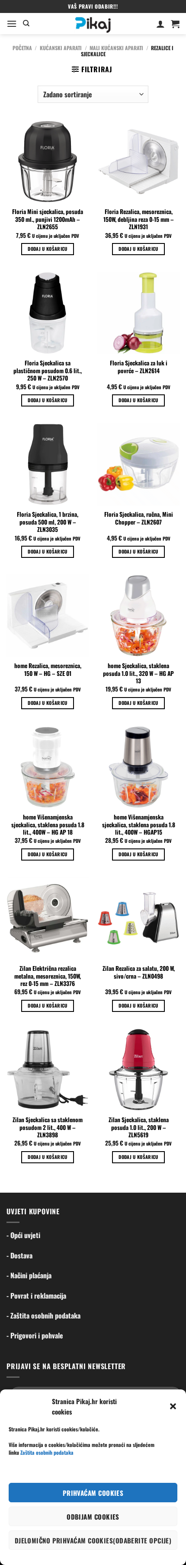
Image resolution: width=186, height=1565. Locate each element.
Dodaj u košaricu (47, 248)
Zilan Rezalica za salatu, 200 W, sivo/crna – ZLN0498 (139, 972)
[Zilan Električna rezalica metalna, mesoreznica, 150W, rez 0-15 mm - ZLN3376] (47, 918)
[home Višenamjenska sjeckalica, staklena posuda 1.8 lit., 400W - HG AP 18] (47, 767)
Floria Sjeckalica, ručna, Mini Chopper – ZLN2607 (138, 518)
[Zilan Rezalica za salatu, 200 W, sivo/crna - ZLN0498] (138, 918)
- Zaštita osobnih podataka (43, 1315)
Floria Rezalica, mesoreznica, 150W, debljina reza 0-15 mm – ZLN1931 (138, 219)
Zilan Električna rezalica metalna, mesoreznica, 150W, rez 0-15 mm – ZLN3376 (47, 976)
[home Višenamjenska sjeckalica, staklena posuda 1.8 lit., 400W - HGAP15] (138, 767)
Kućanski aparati (61, 47)
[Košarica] (175, 23)
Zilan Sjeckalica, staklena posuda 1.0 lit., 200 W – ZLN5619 (139, 1127)
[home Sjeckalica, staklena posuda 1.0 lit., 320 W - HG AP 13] (138, 615)
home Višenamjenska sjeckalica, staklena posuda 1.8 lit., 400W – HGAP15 (138, 824)
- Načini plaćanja (28, 1275)
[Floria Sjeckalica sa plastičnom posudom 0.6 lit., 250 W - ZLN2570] (47, 313)
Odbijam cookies (93, 1516)
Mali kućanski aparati (116, 47)
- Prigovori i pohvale (34, 1335)
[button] (173, 1406)
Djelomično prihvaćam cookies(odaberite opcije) (93, 1540)
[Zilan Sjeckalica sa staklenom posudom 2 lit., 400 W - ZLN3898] (47, 1069)
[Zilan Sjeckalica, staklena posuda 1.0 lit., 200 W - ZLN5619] (138, 1069)
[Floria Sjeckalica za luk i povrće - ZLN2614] (138, 313)
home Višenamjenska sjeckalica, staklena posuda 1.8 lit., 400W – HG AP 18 (47, 824)
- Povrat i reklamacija (36, 1295)
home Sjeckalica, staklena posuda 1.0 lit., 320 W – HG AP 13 (138, 673)
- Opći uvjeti (23, 1235)
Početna (22, 47)
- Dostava (19, 1255)
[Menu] (11, 23)
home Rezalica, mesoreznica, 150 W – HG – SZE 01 (47, 669)
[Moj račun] (160, 23)
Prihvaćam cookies (93, 1493)
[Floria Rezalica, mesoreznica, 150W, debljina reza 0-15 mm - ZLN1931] (138, 161)
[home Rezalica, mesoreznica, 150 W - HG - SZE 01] (47, 615)
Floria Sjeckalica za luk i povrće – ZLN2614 (138, 366)
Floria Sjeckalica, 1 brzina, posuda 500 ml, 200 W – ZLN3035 (47, 522)
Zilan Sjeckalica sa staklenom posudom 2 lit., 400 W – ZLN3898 (48, 1127)
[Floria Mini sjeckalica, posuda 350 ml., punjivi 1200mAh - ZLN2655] (47, 161)
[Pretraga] (26, 23)
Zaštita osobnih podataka (47, 1452)
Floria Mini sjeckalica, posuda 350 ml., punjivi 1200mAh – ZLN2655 (47, 219)
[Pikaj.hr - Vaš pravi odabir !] (93, 23)
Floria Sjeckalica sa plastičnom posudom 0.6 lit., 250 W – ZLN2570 (47, 370)
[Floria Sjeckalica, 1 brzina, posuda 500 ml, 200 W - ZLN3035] (47, 464)
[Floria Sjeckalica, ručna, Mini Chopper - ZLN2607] (138, 464)
